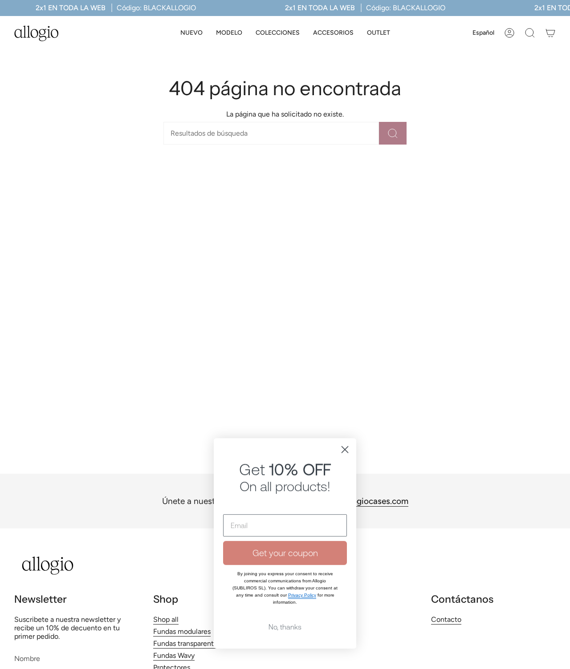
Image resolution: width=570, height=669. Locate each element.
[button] (229, 33)
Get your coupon (285, 520)
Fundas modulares (182, 631)
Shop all (166, 619)
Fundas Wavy (174, 655)
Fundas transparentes (187, 643)
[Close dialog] (345, 417)
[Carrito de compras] (550, 32)
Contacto (446, 619)
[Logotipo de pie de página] (47, 565)
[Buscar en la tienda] (393, 133)
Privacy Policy (302, 562)
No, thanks (285, 594)
